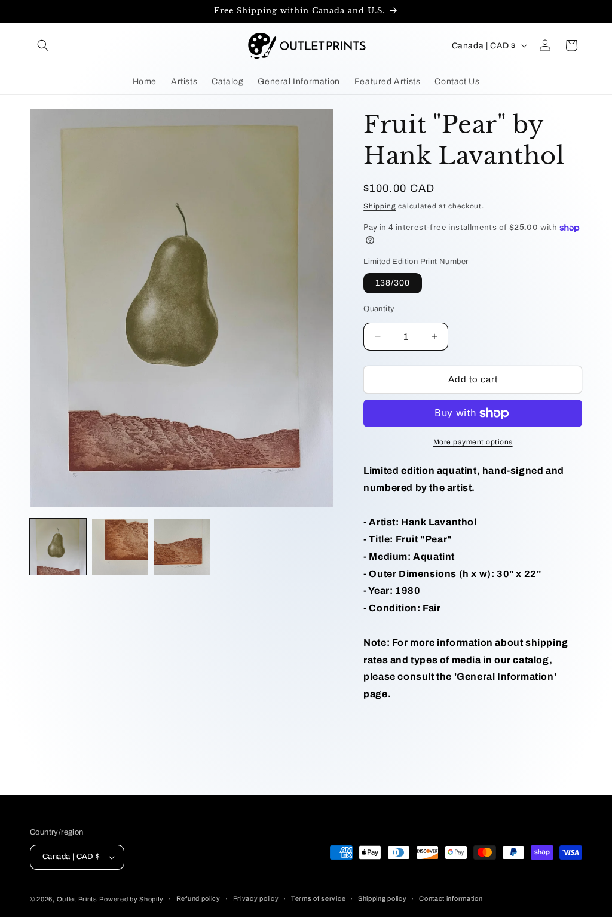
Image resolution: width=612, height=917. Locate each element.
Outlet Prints (77, 899)
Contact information (450, 898)
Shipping (379, 206)
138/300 (392, 282)
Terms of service (318, 898)
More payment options (473, 442)
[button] (43, 45)
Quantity (378, 309)
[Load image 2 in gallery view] (120, 547)
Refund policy (198, 898)
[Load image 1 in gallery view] (58, 547)
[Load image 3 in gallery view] (182, 547)
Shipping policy (382, 898)
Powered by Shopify (131, 899)
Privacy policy (256, 898)
